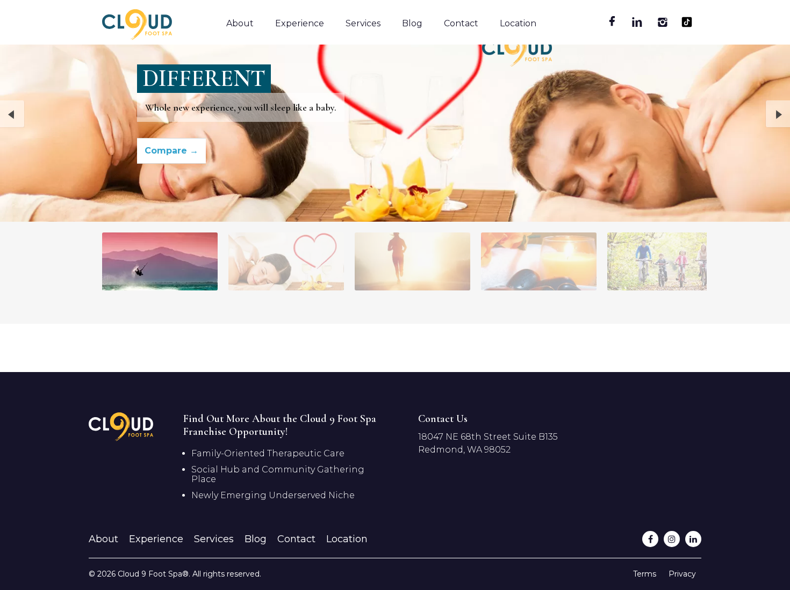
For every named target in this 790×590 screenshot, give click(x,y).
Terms (644, 574)
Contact (461, 23)
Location (518, 23)
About (240, 23)
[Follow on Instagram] (672, 539)
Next (777, 114)
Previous (12, 114)
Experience (299, 23)
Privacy (682, 574)
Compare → (171, 150)
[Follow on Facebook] (650, 539)
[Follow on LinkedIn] (693, 539)
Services (363, 23)
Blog (412, 23)
